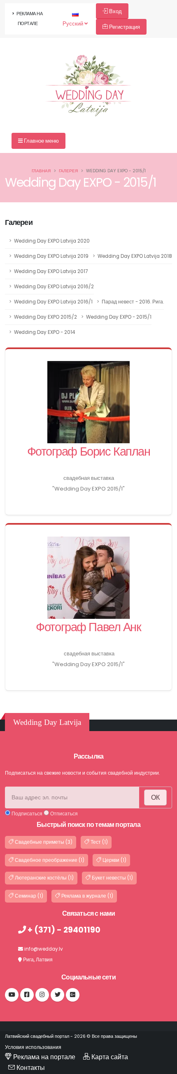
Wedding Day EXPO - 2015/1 (118, 317)
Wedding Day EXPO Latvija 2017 (51, 271)
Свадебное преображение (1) (49, 860)
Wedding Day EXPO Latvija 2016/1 (53, 302)
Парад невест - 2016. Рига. (133, 302)
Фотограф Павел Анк (88, 627)
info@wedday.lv (43, 949)
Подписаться (26, 813)
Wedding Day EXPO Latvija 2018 (135, 256)
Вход (115, 11)
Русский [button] (73, 24)
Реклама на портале (29, 19)
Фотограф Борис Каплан (88, 451)
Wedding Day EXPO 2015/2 (45, 317)
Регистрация (124, 26)
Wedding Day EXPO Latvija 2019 (51, 256)
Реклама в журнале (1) (86, 896)
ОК (155, 797)
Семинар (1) (28, 896)
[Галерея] (88, 71)
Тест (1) (98, 842)
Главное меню (41, 140)
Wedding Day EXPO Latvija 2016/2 (54, 286)
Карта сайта (109, 1057)
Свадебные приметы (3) (43, 842)
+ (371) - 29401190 (63, 929)
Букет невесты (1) (112, 878)
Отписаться (63, 813)
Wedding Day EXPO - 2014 (44, 332)
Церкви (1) (113, 860)
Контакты (30, 1067)
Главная (41, 171)
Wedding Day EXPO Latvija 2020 (52, 241)
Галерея (68, 171)
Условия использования (33, 1047)
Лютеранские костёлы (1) (44, 878)
